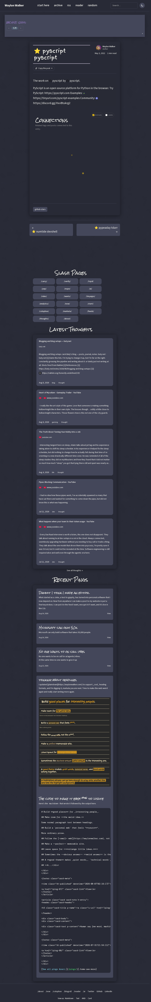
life (53, 472)
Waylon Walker (14, 5)
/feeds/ (90, 311)
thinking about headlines (58, 680)
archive (58, 5)
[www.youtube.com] (41, 398)
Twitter (91, 991)
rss (69, 5)
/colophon (57, 991)
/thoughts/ (44, 318)
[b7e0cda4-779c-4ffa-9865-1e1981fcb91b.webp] (75, 742)
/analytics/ (44, 303)
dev (53, 511)
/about (41, 991)
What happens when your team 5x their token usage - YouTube (66, 521)
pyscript (57, 81)
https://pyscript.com (57, 93)
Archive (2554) (16, 22)
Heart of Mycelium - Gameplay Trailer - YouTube (60, 392)
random (92, 5)
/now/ (67, 303)
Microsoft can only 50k (58, 627)
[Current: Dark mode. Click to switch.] (142, 5)
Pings (81, 579)
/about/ (67, 318)
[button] (75, 26)
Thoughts (80, 329)
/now (48, 991)
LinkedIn (108, 991)
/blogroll (68, 991)
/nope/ (67, 288)
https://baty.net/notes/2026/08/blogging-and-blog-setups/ (65, 368)
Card (90, 998)
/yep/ (44, 288)
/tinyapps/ (90, 296)
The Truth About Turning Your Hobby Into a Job (60, 432)
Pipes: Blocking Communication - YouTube (57, 482)
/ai (84, 991)
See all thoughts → (75, 570)
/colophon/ (44, 311)
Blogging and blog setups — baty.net (55, 341)
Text (77, 998)
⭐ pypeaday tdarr (106, 228)
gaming (55, 422)
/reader (77, 991)
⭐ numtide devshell (44, 232)
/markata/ (67, 311)
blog (53, 383)
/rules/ (44, 296)
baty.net (42, 346)
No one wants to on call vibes (62, 651)
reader (79, 5)
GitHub (99, 991)
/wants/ (67, 296)
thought (62, 383)
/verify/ (67, 281)
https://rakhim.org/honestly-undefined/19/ (61, 373)
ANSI (83, 998)
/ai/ (90, 288)
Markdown (69, 998)
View (109, 613)
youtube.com (47, 437)
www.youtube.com (55, 398)
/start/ (90, 303)
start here (43, 5)
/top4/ (90, 281)
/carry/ (44, 281)
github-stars (40, 209)
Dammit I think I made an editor (64, 593)
